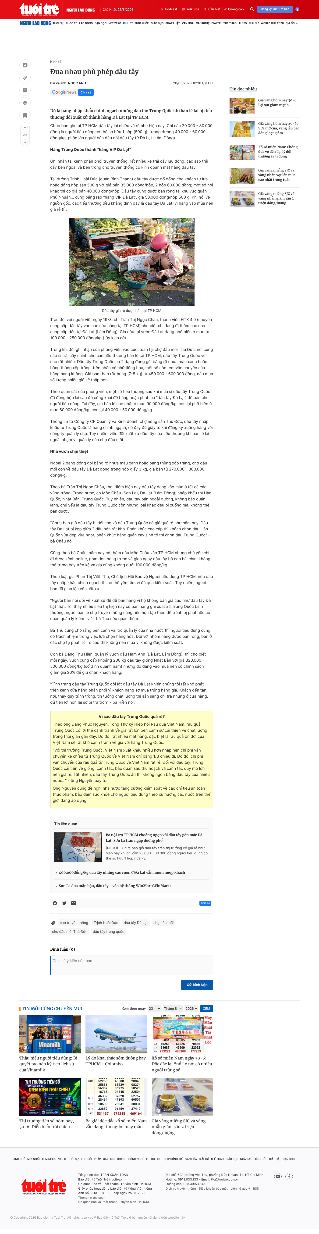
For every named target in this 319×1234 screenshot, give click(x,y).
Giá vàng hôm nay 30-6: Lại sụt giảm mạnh (278, 102)
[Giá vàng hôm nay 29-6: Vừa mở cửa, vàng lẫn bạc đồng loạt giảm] (242, 129)
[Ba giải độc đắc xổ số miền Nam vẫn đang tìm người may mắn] (116, 1097)
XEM (206, 1009)
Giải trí (216, 23)
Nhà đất (246, 1159)
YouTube (192, 9)
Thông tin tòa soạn (91, 1198)
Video (62, 1159)
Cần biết (214, 9)
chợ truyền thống (74, 922)
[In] (25, 103)
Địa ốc (290, 23)
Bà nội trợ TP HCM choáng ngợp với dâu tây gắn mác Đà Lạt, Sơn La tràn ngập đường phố (154, 838)
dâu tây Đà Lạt (136, 922)
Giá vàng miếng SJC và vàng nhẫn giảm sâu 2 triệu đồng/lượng (276, 198)
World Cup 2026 (272, 23)
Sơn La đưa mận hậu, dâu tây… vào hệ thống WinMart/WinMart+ (115, 886)
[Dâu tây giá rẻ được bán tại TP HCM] (131, 262)
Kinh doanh (118, 1159)
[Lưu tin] (25, 116)
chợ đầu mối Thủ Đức (69, 931)
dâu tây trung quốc (108, 931)
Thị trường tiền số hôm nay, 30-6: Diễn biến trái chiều (46, 1124)
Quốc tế (71, 23)
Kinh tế (128, 23)
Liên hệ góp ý (240, 1189)
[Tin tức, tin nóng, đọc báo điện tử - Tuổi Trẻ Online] (43, 9)
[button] (25, 127)
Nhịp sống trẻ (173, 1159)
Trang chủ (17, 1159)
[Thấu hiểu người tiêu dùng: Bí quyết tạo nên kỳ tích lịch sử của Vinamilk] (50, 1034)
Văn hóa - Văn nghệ (195, 23)
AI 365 (242, 23)
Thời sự (58, 23)
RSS (256, 1189)
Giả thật (275, 1159)
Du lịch (156, 1159)
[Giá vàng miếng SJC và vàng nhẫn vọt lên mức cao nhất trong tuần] (242, 176)
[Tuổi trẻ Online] (44, 1186)
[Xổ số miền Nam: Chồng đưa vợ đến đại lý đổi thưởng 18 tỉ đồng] (242, 152)
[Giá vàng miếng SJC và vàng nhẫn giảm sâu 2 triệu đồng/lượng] (242, 199)
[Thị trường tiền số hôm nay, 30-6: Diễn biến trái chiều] (50, 1097)
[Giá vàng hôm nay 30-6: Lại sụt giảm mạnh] (242, 106)
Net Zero (114, 23)
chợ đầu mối (163, 922)
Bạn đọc (100, 23)
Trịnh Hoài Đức (106, 922)
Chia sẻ (86, 92)
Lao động (86, 23)
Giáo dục (157, 23)
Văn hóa (191, 1159)
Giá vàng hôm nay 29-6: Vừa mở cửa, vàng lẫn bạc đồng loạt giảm (278, 128)
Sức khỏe (142, 23)
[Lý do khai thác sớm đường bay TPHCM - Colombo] (116, 1034)
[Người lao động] (81, 9)
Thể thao (230, 23)
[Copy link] (25, 78)
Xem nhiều (49, 1159)
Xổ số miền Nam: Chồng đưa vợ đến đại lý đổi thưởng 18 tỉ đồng (278, 151)
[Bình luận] (25, 91)
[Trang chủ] (35, 23)
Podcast (171, 9)
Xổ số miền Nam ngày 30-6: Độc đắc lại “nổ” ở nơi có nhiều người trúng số (182, 1064)
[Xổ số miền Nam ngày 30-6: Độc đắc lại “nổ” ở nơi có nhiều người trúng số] (182, 1034)
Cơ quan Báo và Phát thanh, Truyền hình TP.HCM (113, 1202)
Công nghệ (136, 1159)
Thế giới (86, 1159)
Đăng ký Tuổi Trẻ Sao (275, 9)
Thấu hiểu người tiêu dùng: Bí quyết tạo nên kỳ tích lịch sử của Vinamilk (48, 1064)
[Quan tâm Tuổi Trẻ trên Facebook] (289, 1176)
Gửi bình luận (197, 985)
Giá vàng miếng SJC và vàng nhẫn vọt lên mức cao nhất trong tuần (276, 175)
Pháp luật (172, 23)
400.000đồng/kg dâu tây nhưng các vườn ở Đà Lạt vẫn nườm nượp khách (122, 872)
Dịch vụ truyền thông (181, 1189)
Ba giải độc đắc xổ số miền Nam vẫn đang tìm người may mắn (116, 1124)
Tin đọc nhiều (243, 89)
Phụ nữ (254, 23)
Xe (147, 1159)
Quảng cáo (236, 9)
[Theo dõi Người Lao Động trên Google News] (64, 92)
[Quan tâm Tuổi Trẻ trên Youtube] (278, 1176)
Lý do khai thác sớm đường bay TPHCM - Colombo (115, 1061)
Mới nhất (33, 1159)
